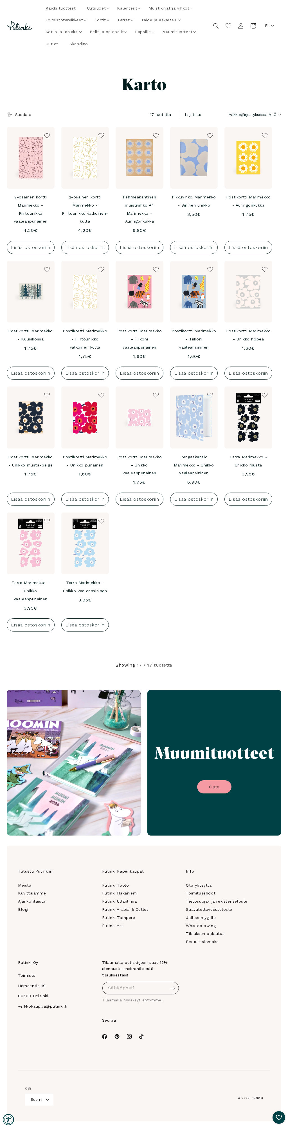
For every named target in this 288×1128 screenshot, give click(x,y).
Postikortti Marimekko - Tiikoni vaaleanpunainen (139, 339)
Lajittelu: (193, 114)
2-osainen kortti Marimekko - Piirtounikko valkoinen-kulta (85, 209)
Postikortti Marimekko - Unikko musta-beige (30, 461)
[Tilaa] (172, 988)
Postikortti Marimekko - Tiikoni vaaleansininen (194, 339)
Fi (266, 25)
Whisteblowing (201, 925)
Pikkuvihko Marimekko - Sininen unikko (194, 201)
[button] (97, 8)
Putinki (257, 1097)
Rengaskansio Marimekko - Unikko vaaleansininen (194, 465)
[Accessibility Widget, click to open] (8, 1119)
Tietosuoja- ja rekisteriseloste (217, 901)
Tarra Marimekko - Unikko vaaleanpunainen (31, 590)
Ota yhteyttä (199, 885)
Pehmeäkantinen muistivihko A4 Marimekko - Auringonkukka (139, 209)
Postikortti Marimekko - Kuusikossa (30, 335)
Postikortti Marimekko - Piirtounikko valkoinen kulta (85, 339)
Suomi (36, 1099)
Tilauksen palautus (205, 933)
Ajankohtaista (32, 901)
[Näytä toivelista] (228, 26)
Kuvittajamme (32, 893)
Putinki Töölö (115, 885)
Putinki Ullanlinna (119, 901)
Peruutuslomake (202, 941)
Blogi (23, 909)
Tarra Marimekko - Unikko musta (248, 461)
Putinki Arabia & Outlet (125, 909)
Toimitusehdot (200, 893)
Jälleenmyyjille (201, 917)
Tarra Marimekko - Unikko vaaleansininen (85, 586)
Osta (214, 787)
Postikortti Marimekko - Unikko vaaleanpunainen (139, 465)
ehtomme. (152, 1000)
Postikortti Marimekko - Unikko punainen (85, 461)
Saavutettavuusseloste (209, 909)
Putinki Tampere (118, 917)
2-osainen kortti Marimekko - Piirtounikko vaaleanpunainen (31, 209)
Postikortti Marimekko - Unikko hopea (248, 335)
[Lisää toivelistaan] (46, 135)
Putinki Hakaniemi (120, 893)
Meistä (25, 885)
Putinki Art (112, 925)
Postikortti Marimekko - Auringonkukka (248, 201)
